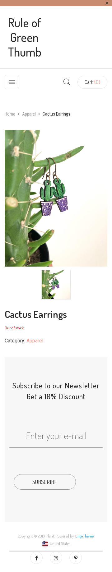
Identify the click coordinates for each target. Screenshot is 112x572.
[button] (92, 82)
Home (10, 114)
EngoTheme (84, 535)
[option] (56, 198)
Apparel (29, 114)
